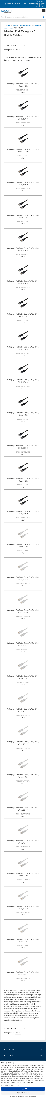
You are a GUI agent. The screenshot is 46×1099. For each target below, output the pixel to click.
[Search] (43, 17)
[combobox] (23, 17)
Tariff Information (13, 4)
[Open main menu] (43, 10)
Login (43, 6)
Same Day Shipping (30, 4)
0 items (42, 1)
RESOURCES (9, 1056)
